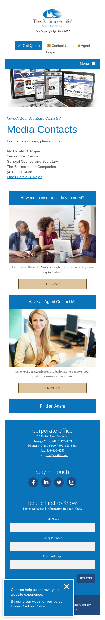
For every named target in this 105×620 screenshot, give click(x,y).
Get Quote (31, 45)
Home (11, 118)
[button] (67, 586)
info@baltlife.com (57, 455)
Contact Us (59, 45)
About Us (25, 118)
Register (86, 578)
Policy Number (52, 538)
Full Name (52, 519)
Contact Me (52, 388)
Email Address (52, 556)
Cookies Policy (33, 606)
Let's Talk (52, 284)
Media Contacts (47, 118)
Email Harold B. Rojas (24, 177)
